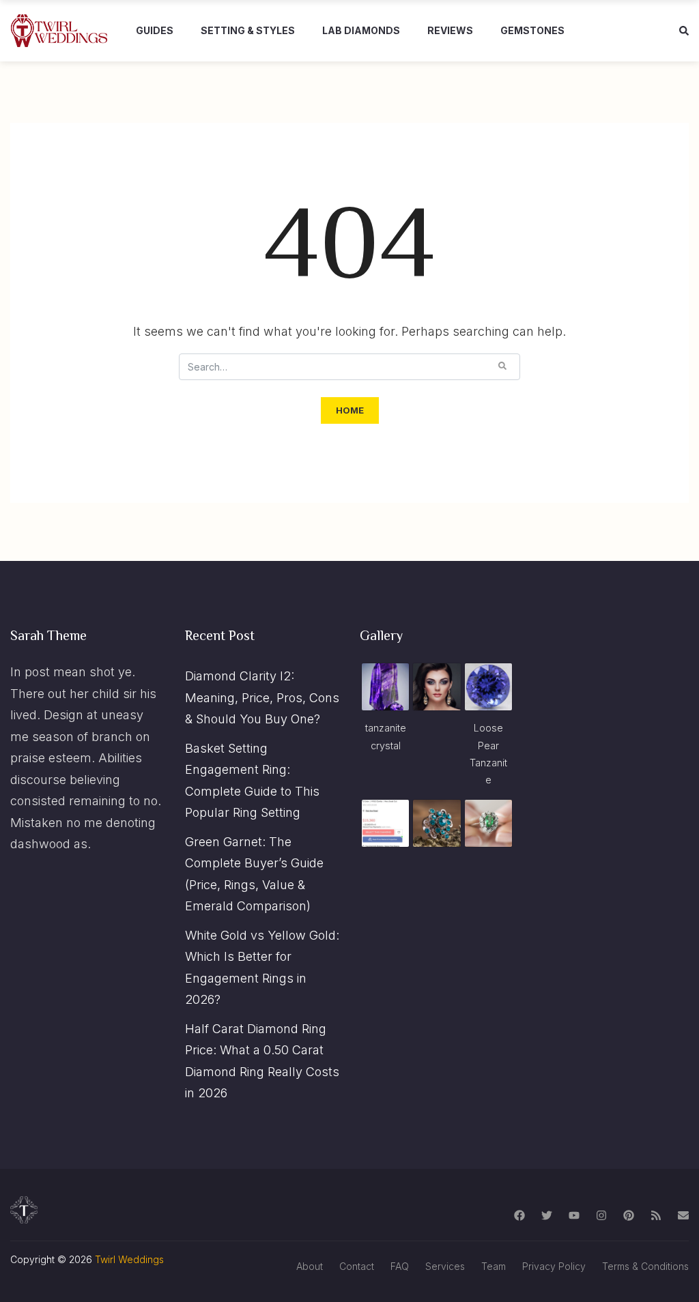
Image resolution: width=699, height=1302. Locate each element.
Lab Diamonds (361, 30)
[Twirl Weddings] (59, 31)
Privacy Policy (554, 1266)
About (309, 1266)
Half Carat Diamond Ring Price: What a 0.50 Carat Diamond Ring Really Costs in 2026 (262, 1061)
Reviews (450, 30)
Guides (154, 30)
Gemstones (532, 30)
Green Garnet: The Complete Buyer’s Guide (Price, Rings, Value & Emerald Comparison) (254, 874)
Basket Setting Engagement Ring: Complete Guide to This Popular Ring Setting (252, 780)
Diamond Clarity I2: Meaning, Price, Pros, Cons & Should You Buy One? (262, 697)
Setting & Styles (248, 30)
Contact (356, 1266)
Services (445, 1266)
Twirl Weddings (129, 1259)
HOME (350, 410)
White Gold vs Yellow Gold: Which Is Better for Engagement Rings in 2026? (262, 967)
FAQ (399, 1266)
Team (493, 1266)
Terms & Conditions (645, 1266)
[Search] (502, 365)
